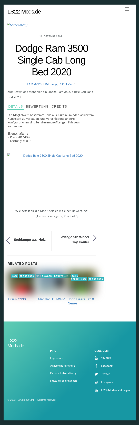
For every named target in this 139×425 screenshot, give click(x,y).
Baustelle (61, 276)
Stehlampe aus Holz (30, 239)
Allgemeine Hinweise (62, 365)
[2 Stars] (28, 218)
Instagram (107, 382)
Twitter (105, 374)
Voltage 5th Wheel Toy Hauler (75, 239)
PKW (69, 84)
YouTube (106, 357)
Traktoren (27, 276)
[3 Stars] (30, 218)
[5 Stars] (34, 218)
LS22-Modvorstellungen (115, 390)
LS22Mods (34, 84)
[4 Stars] (32, 218)
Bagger (47, 276)
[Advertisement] (117, 76)
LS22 (62, 84)
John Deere (75, 277)
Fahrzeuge (51, 84)
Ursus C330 (17, 299)
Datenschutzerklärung (63, 373)
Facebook (107, 366)
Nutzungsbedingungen (63, 380)
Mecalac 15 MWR (51, 299)
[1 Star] (26, 218)
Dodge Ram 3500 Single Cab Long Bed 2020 (51, 60)
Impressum (56, 358)
